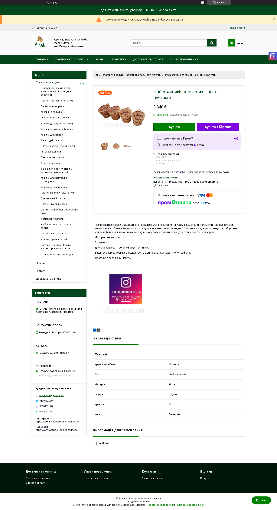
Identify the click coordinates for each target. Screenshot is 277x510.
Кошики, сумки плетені (54, 239)
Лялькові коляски (51, 151)
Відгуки (40, 270)
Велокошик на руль (52, 106)
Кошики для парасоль (54, 187)
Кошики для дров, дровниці (57, 123)
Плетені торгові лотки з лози (57, 100)
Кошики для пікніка (52, 134)
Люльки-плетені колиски (55, 117)
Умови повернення (184, 59)
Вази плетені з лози (52, 157)
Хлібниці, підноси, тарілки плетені (56, 226)
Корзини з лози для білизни (143, 74)
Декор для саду (50, 163)
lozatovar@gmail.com (51, 395)
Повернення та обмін (96, 478)
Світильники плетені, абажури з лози (59, 211)
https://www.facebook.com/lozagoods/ (57, 429)
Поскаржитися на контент (160, 505)
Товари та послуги (69, 59)
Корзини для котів (51, 112)
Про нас (100, 59)
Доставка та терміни (38, 478)
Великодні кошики (51, 140)
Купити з (211, 127)
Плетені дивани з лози (54, 204)
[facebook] (94, 330)
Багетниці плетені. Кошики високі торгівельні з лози (56, 247)
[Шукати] (212, 43)
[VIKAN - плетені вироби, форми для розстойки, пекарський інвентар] (40, 49)
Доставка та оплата (148, 59)
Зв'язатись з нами (152, 478)
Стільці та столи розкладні (57, 254)
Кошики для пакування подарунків (54, 179)
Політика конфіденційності (189, 505)
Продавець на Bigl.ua (138, 501)
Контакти (119, 59)
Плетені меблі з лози (53, 198)
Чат (264, 500)
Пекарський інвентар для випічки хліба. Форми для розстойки (56, 91)
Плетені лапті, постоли (54, 233)
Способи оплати (35, 482)
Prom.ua (156, 498)
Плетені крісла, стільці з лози (58, 192)
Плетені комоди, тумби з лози (58, 146)
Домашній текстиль (52, 218)
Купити (174, 127)
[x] (98, 330)
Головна (42, 59)
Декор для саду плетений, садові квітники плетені (56, 170)
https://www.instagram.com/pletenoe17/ (57, 421)
